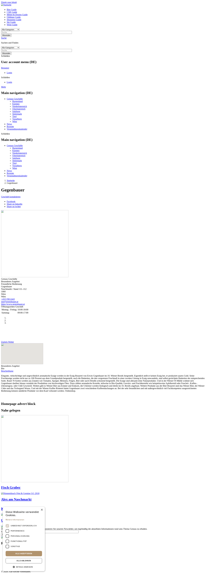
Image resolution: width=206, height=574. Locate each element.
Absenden (6, 35)
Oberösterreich (18, 109)
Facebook (11, 201)
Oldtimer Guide (14, 17)
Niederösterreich (19, 106)
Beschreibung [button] (7, 371)
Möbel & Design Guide (17, 14)
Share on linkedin (14, 204)
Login (9, 72)
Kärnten (15, 104)
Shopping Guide (14, 19)
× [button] (42, 510)
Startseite (11, 180)
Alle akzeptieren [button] (23, 553)
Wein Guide (12, 24)
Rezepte (10, 126)
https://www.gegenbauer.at (13, 304)
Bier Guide (12, 9)
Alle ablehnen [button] (24, 560)
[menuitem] (106, 9)
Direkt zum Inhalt (9, 2)
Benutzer (5, 68)
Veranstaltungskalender (17, 129)
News (9, 124)
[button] (24, 566)
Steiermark (17, 114)
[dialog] (24, 539)
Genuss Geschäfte (15, 99)
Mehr (3, 87)
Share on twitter (14, 206)
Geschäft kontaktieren (10, 197)
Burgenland (17, 101)
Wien (14, 121)
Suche (4, 38)
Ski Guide (11, 22)
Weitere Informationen (15, 519)
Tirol (14, 116)
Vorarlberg (17, 119)
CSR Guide (12, 12)
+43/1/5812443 (8, 299)
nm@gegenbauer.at (9, 301)
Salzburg (16, 111)
